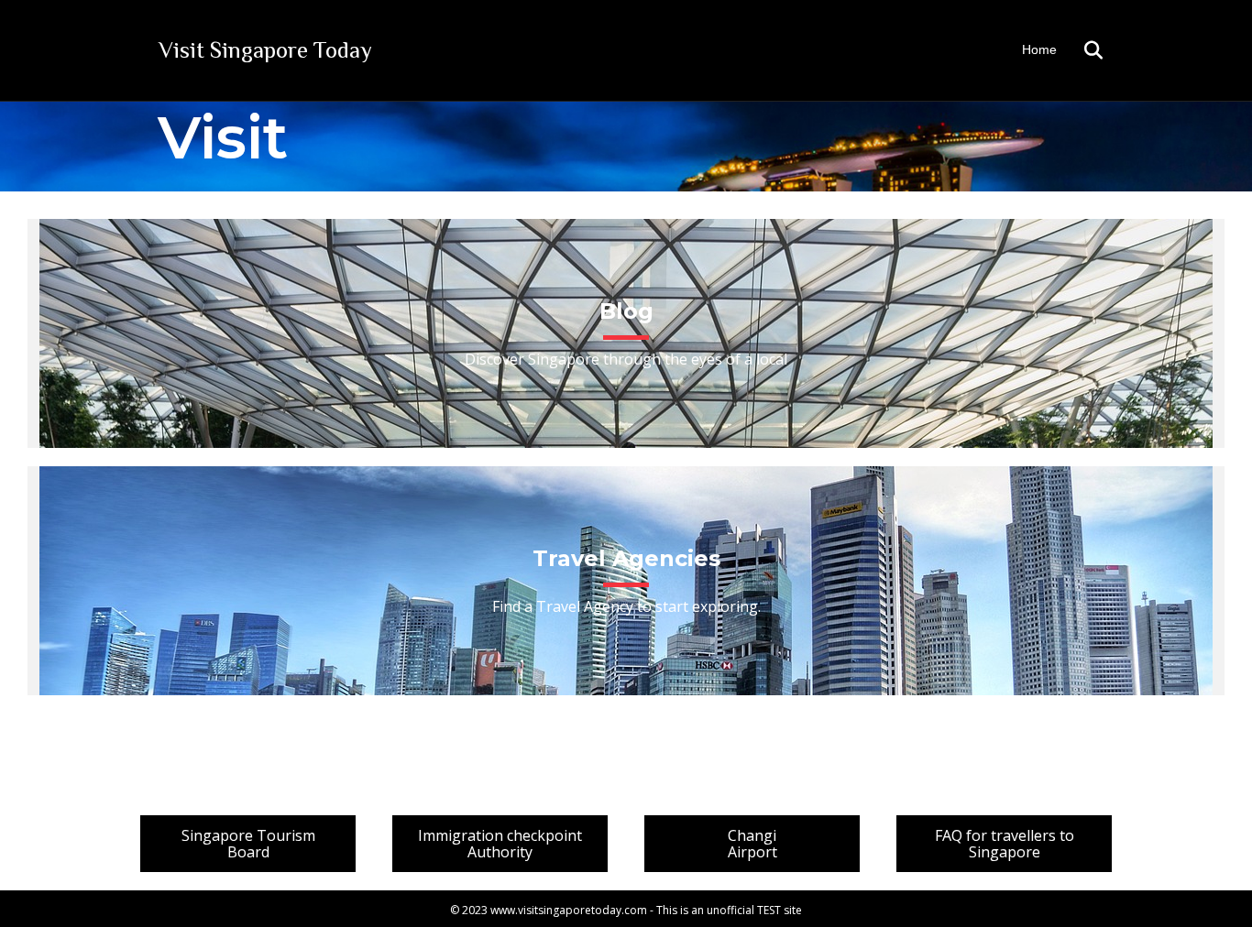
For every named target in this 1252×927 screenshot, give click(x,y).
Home (1039, 49)
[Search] (1082, 50)
